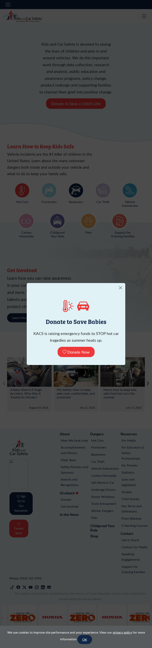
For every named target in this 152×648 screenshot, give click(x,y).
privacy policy (122, 632)
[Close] (120, 288)
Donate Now (78, 352)
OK (84, 639)
